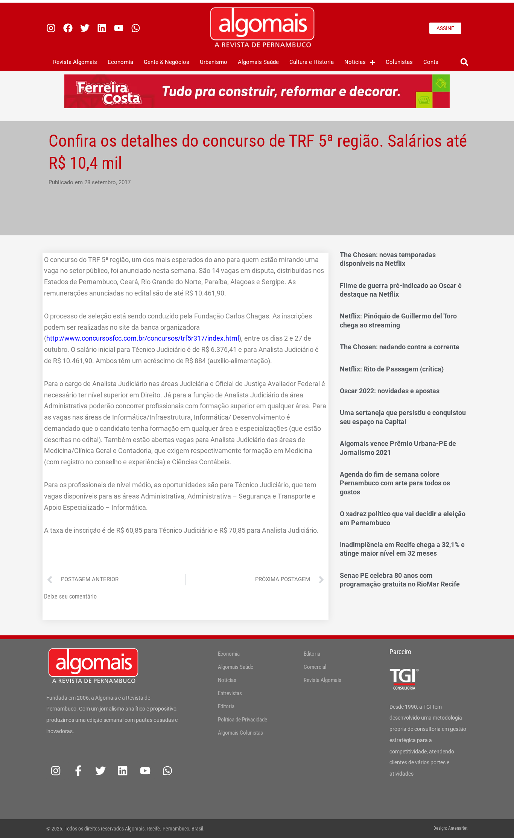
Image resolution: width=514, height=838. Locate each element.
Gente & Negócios (166, 62)
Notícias (355, 62)
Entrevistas (230, 693)
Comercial (315, 667)
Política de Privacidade (242, 719)
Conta (430, 62)
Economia (120, 62)
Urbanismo (213, 62)
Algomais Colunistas (240, 732)
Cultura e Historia (311, 62)
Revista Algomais (75, 62)
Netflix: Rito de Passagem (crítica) (392, 369)
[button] (464, 62)
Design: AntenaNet (450, 828)
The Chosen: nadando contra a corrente (399, 347)
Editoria (226, 706)
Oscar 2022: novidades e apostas (389, 391)
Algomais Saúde (258, 62)
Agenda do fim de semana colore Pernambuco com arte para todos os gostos (395, 483)
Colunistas (399, 62)
